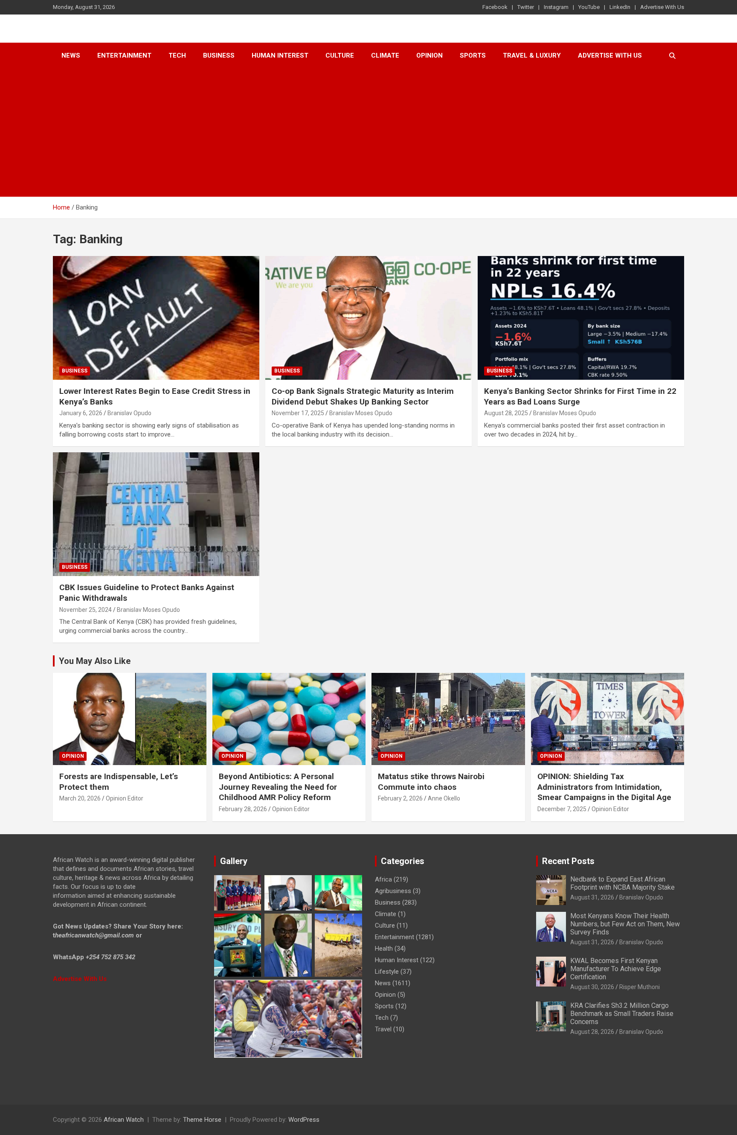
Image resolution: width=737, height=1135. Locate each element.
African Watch (124, 1119)
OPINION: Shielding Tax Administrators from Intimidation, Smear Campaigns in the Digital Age (604, 786)
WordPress (303, 1119)
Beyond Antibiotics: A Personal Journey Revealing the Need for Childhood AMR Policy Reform (278, 786)
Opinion (429, 55)
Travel (383, 1029)
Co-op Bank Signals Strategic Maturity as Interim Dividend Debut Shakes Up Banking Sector (363, 396)
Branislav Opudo (129, 413)
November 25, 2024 (85, 609)
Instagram (556, 7)
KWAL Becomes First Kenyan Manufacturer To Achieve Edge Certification (615, 969)
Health (384, 948)
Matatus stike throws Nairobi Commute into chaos (431, 781)
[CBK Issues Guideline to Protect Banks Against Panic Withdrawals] (156, 514)
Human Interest (280, 55)
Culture (339, 55)
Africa (383, 879)
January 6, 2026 (80, 413)
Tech (177, 55)
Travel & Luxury (532, 55)
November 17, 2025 (298, 413)
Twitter (525, 7)
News (70, 55)
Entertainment (124, 55)
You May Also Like (95, 661)
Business (219, 55)
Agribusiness (393, 891)
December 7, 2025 (561, 809)
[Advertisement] (368, 132)
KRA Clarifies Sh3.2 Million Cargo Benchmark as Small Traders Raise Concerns (621, 1013)
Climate (385, 55)
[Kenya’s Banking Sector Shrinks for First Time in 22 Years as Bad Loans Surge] (581, 318)
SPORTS (473, 55)
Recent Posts (568, 861)
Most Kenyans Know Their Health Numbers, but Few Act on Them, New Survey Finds (625, 924)
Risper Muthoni (639, 987)
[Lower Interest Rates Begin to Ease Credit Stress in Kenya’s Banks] (156, 318)
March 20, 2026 (80, 798)
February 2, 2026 (400, 798)
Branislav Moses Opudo (360, 413)
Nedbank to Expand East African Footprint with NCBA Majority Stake (622, 883)
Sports (384, 1006)
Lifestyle (387, 971)
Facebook (495, 7)
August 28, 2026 (592, 1031)
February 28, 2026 (243, 809)
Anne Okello (444, 798)
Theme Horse (202, 1119)
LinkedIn (619, 7)
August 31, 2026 (592, 897)
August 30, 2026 (592, 987)
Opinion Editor (124, 798)
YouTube (589, 7)
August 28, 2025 (506, 413)
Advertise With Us (662, 7)
